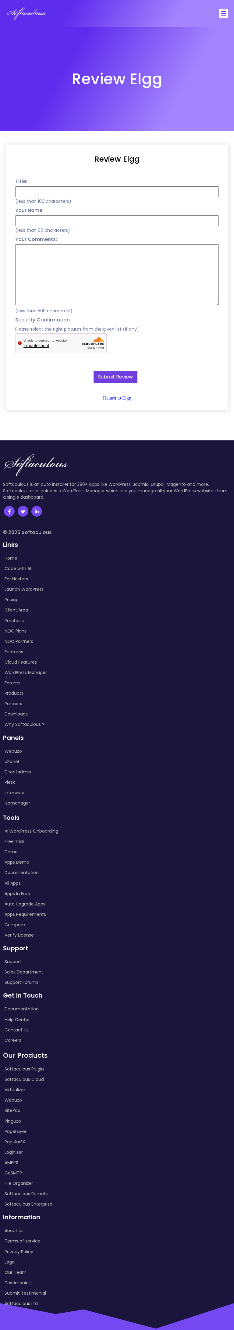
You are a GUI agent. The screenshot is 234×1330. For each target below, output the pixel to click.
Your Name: (29, 210)
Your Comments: (36, 239)
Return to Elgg (117, 397)
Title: (21, 181)
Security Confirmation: (43, 319)
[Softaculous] (26, 13)
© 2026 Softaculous (27, 532)
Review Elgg (117, 159)
